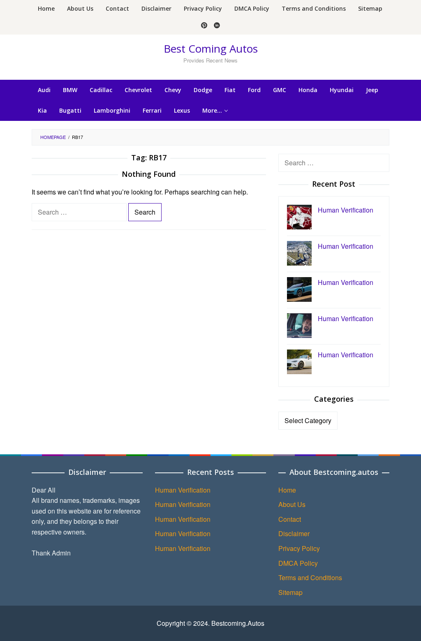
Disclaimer (294, 533)
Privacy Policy (299, 548)
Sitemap (290, 592)
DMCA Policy (298, 563)
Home (287, 490)
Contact (289, 519)
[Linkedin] (216, 26)
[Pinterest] (204, 26)
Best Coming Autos (211, 48)
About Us (291, 504)
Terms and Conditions (310, 577)
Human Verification (182, 490)
